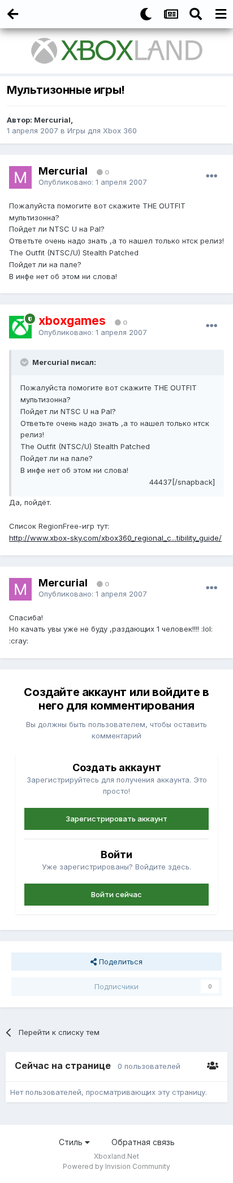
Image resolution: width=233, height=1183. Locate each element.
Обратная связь (143, 1142)
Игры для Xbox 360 (102, 130)
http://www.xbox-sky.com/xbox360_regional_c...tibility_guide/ (115, 537)
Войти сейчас (116, 894)
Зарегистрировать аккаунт (116, 818)
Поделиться (120, 961)
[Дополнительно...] (211, 176)
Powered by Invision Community (116, 1166)
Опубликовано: (92, 181)
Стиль (72, 1142)
